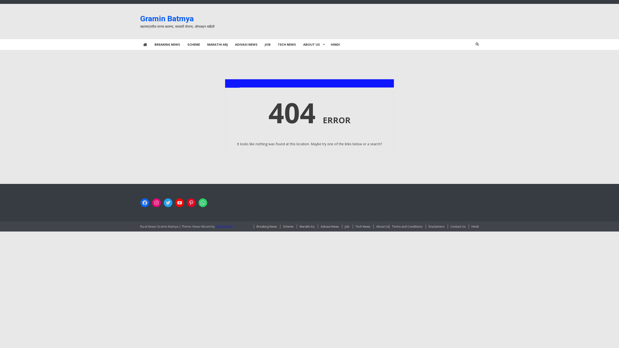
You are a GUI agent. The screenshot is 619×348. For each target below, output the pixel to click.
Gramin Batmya (167, 18)
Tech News (287, 44)
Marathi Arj (217, 44)
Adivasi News (246, 44)
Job (268, 44)
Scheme (193, 44)
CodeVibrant (224, 227)
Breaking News (167, 44)
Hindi (335, 44)
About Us (311, 44)
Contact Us (457, 227)
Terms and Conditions (407, 227)
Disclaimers (436, 227)
